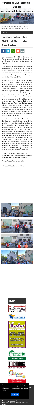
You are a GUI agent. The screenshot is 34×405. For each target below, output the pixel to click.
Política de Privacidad (15, 402)
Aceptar (15, 394)
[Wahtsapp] (13, 51)
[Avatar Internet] (17, 348)
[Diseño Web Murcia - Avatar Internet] (16, 401)
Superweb (12, 401)
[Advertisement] (17, 185)
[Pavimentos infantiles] (17, 359)
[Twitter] (8, 51)
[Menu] (1, 3)
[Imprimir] (22, 51)
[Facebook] (3, 51)
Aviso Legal (5, 402)
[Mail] (18, 51)
